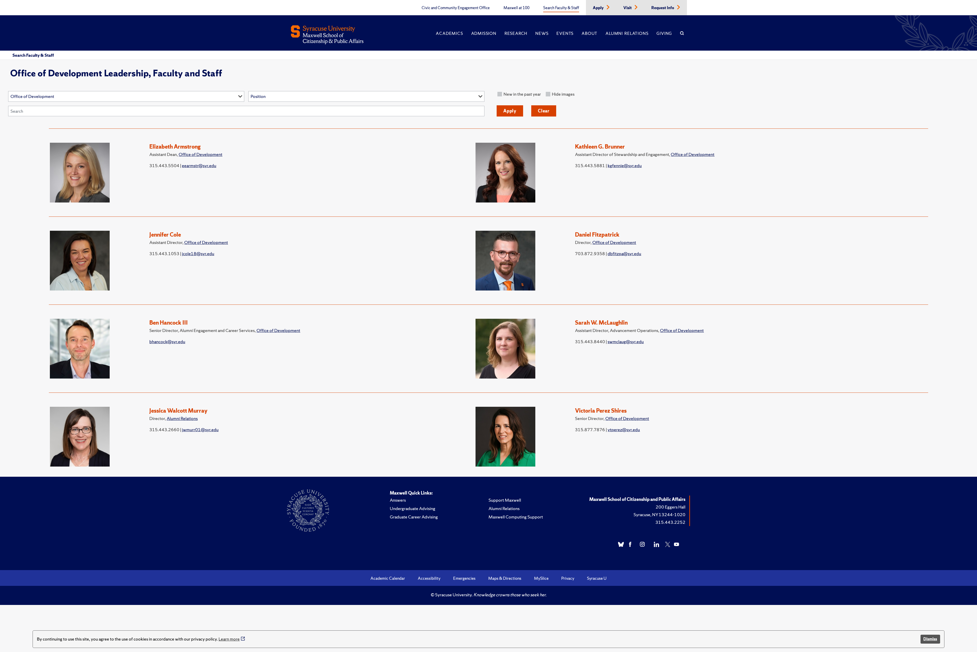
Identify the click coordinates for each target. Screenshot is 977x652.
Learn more (229, 639)
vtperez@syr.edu (624, 429)
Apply (599, 7)
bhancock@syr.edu (167, 341)
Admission (483, 33)
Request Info (663, 7)
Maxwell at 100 (516, 7)
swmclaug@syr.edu (626, 341)
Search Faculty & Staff (561, 7)
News (541, 33)
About (589, 33)
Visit (628, 7)
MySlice (541, 578)
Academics (449, 33)
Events (564, 33)
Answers (398, 500)
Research (516, 33)
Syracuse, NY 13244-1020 (659, 514)
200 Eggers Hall (670, 507)
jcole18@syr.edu (198, 253)
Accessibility (429, 578)
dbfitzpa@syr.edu (624, 253)
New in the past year (522, 94)
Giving (664, 33)
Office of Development (200, 154)
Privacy (567, 578)
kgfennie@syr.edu (625, 165)
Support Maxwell (505, 500)
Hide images (563, 94)
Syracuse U (597, 578)
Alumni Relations (627, 33)
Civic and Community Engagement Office (456, 7)
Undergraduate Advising (412, 508)
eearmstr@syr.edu (199, 165)
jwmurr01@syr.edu (200, 429)
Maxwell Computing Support (516, 517)
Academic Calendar (387, 578)
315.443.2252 (670, 522)
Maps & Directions (504, 578)
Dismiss (930, 639)
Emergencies (464, 578)
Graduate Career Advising (414, 517)
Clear (544, 111)
